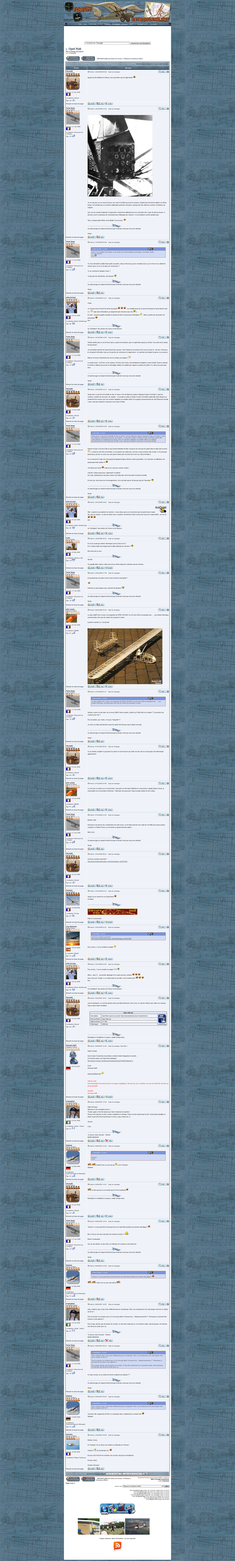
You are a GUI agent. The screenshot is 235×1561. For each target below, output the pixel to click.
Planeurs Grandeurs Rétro (133, 58)
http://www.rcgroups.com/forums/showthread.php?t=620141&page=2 (110, 1061)
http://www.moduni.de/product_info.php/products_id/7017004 (107, 861)
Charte (85, 24)
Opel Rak (75, 49)
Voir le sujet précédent (144, 64)
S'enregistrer (116, 24)
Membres (107, 24)
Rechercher (92, 24)
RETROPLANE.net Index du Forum (109, 58)
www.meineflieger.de (94, 1074)
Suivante (73, 53)
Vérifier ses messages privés (138, 24)
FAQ (79, 24)
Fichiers (100, 24)
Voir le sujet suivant (161, 64)
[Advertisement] (117, 33)
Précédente (80, 51)
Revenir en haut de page (75, 104)
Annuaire (125, 24)
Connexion (153, 24)
